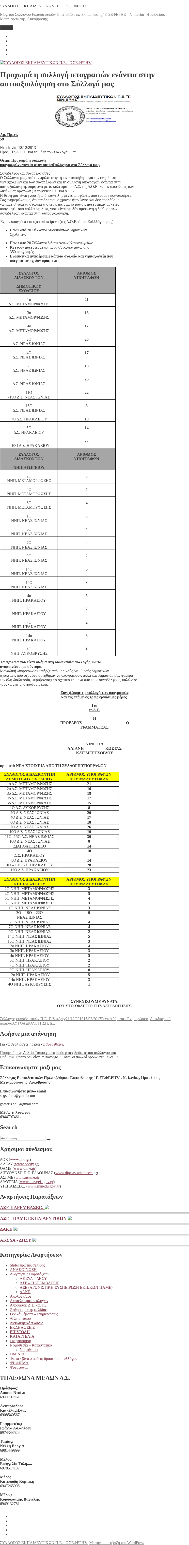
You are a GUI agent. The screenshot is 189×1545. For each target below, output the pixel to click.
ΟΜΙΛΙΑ (17, 1354)
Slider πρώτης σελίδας (27, 1265)
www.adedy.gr (26, 1164)
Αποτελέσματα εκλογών (29, 1301)
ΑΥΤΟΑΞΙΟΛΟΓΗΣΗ (30, 1023)
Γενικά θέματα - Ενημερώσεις (124, 1019)
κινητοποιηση (20, 1341)
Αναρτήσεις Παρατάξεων (29, 1274)
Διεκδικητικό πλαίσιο (26, 1323)
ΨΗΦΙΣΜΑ (19, 1363)
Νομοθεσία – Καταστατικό (31, 1345)
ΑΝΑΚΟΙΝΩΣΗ (23, 1270)
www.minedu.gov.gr (44, 1186)
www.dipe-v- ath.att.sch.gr (76, 1173)
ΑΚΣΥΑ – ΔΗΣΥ (33, 1278)
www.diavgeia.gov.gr (36, 1182)
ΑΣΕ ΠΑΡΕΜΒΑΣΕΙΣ (22, 1207)
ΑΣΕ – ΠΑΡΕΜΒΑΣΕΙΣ (39, 1283)
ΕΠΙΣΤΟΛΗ (20, 1332)
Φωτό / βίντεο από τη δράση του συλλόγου (43, 1358)
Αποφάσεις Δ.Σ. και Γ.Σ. (28, 1305)
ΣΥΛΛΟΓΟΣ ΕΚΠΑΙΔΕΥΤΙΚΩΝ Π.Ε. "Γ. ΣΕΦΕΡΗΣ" (44, 6)
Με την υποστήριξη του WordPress (116, 1543)
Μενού (6, 28)
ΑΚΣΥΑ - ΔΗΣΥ (16, 1240)
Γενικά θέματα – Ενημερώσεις (34, 1314)
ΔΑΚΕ (7, 1229)
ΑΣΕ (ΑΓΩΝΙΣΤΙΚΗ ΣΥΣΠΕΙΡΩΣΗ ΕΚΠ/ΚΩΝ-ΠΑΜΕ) (66, 1287)
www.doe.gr (20, 1159)
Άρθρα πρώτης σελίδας (28, 1309)
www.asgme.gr (27, 1177)
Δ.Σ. (53, 1023)
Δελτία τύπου (20, 1318)
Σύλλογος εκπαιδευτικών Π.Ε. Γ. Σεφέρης (33, 1019)
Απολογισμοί (20, 1296)
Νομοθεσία (29, 1349)
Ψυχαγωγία (19, 1367)
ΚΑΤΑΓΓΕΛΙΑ (22, 1336)
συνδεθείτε (54, 1044)
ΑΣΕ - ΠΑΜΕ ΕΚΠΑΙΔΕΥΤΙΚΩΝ (34, 1218)
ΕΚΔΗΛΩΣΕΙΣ (22, 1327)
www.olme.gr (24, 1168)
